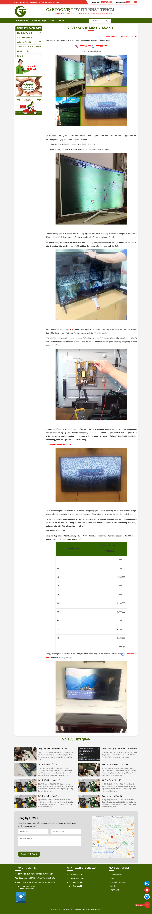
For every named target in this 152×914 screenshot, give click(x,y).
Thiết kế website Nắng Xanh (91, 909)
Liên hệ (61, 21)
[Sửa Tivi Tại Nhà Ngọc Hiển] (25, 785)
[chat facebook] (147, 897)
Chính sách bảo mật (76, 886)
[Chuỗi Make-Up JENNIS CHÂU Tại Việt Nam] (89, 754)
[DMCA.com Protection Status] (20, 897)
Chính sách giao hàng (76, 875)
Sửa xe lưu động (24, 37)
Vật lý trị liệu (23, 51)
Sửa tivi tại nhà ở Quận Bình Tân (115, 764)
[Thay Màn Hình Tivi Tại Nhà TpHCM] (25, 754)
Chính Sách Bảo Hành (76, 882)
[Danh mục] (147, 905)
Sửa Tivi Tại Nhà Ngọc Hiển (49, 780)
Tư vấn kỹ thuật (38, 21)
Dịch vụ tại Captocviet (118, 882)
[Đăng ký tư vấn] (147, 890)
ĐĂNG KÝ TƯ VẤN (29, 854)
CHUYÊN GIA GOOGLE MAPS (29, 47)
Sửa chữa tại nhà (24, 33)
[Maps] (113, 837)
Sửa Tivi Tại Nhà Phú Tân (112, 780)
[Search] (107, 21)
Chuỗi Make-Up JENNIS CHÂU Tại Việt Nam (119, 749)
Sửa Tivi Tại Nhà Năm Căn (49, 796)
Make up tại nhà (24, 42)
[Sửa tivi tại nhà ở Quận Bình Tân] (89, 770)
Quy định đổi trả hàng (76, 878)
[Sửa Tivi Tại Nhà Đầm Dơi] (89, 801)
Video (52, 21)
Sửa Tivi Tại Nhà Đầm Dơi (112, 796)
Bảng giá (20, 56)
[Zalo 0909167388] (147, 883)
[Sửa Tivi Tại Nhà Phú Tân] (89, 785)
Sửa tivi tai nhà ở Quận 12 (49, 764)
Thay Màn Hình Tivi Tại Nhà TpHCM (52, 749)
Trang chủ (22, 21)
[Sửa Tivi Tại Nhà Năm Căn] (25, 801)
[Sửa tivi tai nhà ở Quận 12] (25, 770)
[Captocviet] (20, 11)
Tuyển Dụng (114, 890)
